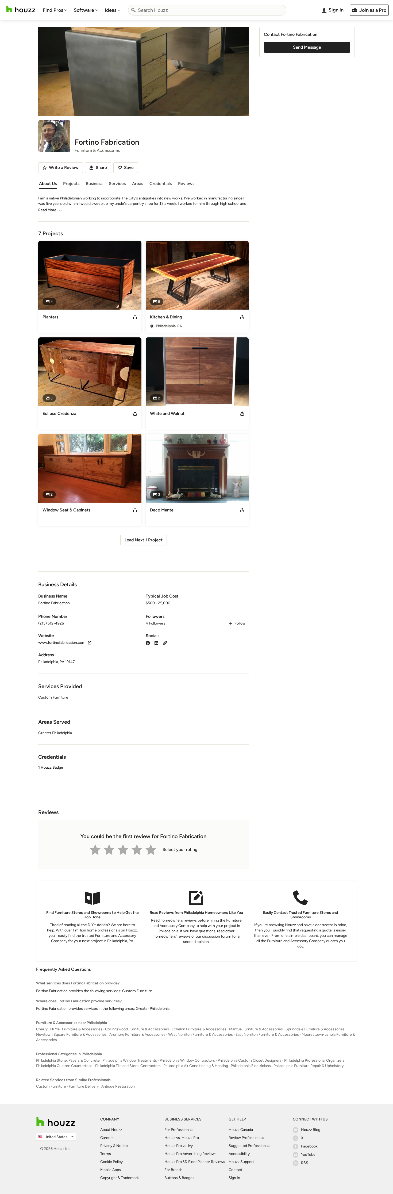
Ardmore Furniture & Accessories (137, 1034)
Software (84, 10)
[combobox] (207, 10)
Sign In (234, 1178)
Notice (122, 1145)
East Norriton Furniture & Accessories (267, 1034)
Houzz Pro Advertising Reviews (190, 1153)
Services (117, 183)
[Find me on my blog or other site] (165, 642)
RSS (304, 1163)
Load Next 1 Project (144, 539)
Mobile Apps (110, 1170)
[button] (143, 778)
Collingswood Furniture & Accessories (137, 1029)
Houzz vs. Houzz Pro (181, 1137)
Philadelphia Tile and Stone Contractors (128, 1066)
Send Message (307, 47)
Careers (107, 1137)
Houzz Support (241, 1162)
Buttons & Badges (179, 1178)
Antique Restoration (118, 1086)
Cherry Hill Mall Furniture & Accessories (69, 1029)
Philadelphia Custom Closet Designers (250, 1060)
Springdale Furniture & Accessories (315, 1029)
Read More (47, 210)
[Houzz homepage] (20, 9)
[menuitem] (55, 10)
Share (101, 167)
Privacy (106, 1145)
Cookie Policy (111, 1162)
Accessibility (239, 1153)
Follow (239, 623)
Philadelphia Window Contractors (187, 1060)
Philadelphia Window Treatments (129, 1060)
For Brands (173, 1170)
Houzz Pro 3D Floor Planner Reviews (194, 1162)
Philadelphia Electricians (251, 1066)
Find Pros (53, 10)
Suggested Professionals (249, 1145)
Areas (137, 183)
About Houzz (111, 1129)
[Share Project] (135, 317)
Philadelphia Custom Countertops (64, 1066)
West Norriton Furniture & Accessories (200, 1034)
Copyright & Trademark (119, 1178)
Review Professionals (246, 1137)
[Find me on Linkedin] (156, 642)
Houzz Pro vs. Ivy (178, 1145)
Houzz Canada (241, 1129)
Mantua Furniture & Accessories (256, 1029)
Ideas (110, 10)
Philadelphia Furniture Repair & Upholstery (308, 1066)
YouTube (308, 1154)
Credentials (160, 183)
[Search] (133, 10)
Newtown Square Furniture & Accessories (71, 1034)
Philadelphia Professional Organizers (314, 1060)
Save (129, 167)
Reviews (186, 183)
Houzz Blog (310, 1129)
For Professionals (178, 1129)
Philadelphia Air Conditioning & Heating (195, 1066)
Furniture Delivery (84, 1086)
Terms (105, 1153)
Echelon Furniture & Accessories (199, 1029)
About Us (48, 183)
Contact (235, 1170)
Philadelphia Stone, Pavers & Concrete (68, 1060)
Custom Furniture (51, 1086)
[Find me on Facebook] (148, 642)
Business (94, 183)
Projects (71, 183)
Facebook (309, 1146)
